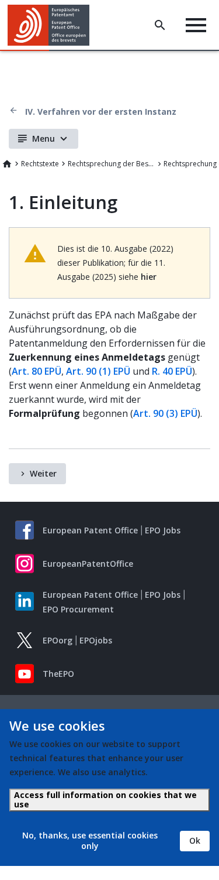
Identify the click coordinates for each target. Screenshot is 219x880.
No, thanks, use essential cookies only (90, 840)
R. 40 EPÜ (172, 371)
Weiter (43, 473)
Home (7, 164)
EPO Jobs (162, 530)
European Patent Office (90, 530)
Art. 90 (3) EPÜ (165, 413)
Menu (43, 138)
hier (149, 276)
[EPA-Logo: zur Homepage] (53, 25)
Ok (194, 840)
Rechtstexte (40, 164)
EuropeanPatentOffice (88, 563)
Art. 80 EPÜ (36, 371)
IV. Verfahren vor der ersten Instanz (100, 111)
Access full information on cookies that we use (105, 799)
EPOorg (57, 640)
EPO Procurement (78, 609)
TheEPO (58, 673)
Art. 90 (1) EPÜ (98, 371)
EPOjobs (95, 640)
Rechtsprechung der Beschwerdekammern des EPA (111, 164)
